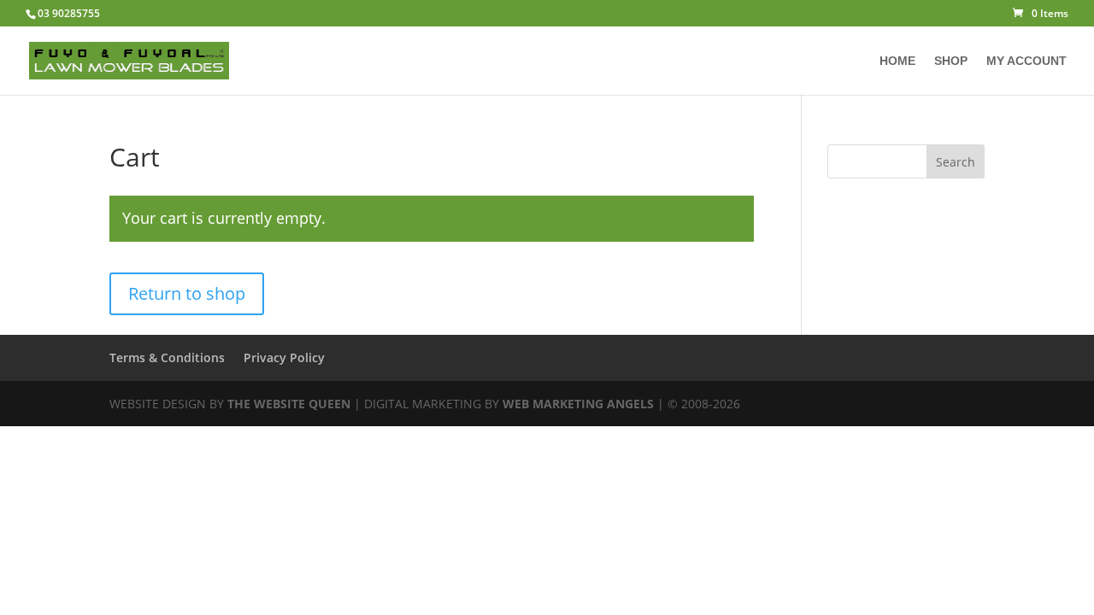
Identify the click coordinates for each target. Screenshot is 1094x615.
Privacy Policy (284, 357)
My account (1026, 61)
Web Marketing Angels (578, 403)
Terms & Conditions (167, 357)
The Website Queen (288, 403)
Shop (951, 61)
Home (897, 61)
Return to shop (186, 293)
